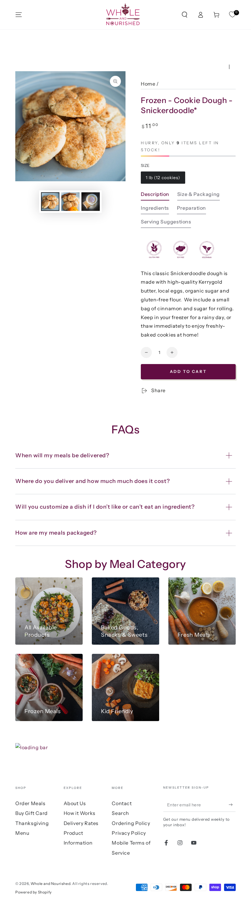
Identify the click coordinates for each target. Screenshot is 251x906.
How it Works (80, 813)
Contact (122, 803)
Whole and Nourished (50, 883)
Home (148, 84)
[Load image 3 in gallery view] (90, 201)
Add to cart (188, 371)
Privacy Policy (129, 833)
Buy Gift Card (31, 813)
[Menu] (19, 14)
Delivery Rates (81, 823)
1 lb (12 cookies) (163, 177)
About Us (75, 803)
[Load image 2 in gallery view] (70, 201)
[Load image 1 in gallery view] (50, 201)
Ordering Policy (131, 823)
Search (120, 813)
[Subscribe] (232, 805)
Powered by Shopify (33, 892)
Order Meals (30, 803)
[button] (185, 14)
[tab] (155, 196)
